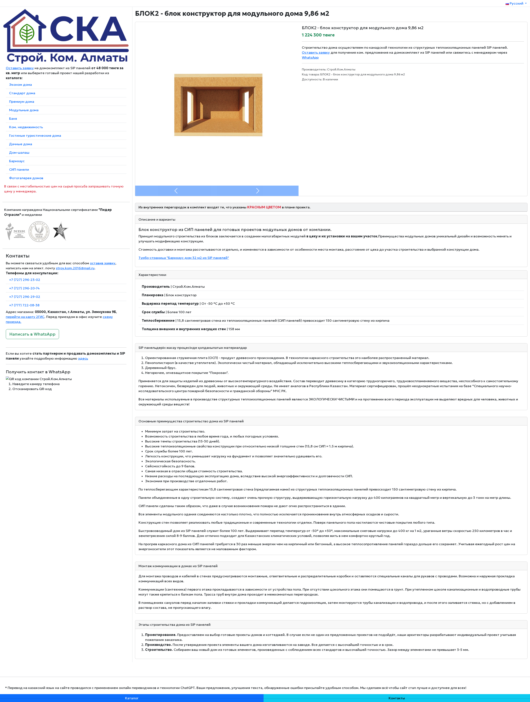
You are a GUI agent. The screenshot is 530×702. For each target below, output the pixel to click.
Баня (13, 118)
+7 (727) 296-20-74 (24, 288)
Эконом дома (20, 84)
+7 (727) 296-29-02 (24, 297)
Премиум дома (21, 101)
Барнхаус (17, 161)
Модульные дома (24, 110)
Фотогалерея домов (26, 178)
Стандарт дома (22, 93)
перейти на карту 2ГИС (25, 317)
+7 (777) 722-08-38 (24, 305)
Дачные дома (20, 144)
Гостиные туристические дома (35, 135)
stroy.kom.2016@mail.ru (75, 268)
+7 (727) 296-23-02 (24, 280)
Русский (516, 3)
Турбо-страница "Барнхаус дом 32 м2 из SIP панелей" (184, 258)
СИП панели (19, 169)
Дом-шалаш (19, 152)
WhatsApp (310, 57)
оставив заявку (102, 263)
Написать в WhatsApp (32, 334)
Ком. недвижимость (26, 127)
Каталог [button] (132, 698)
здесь (83, 358)
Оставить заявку (20, 68)
